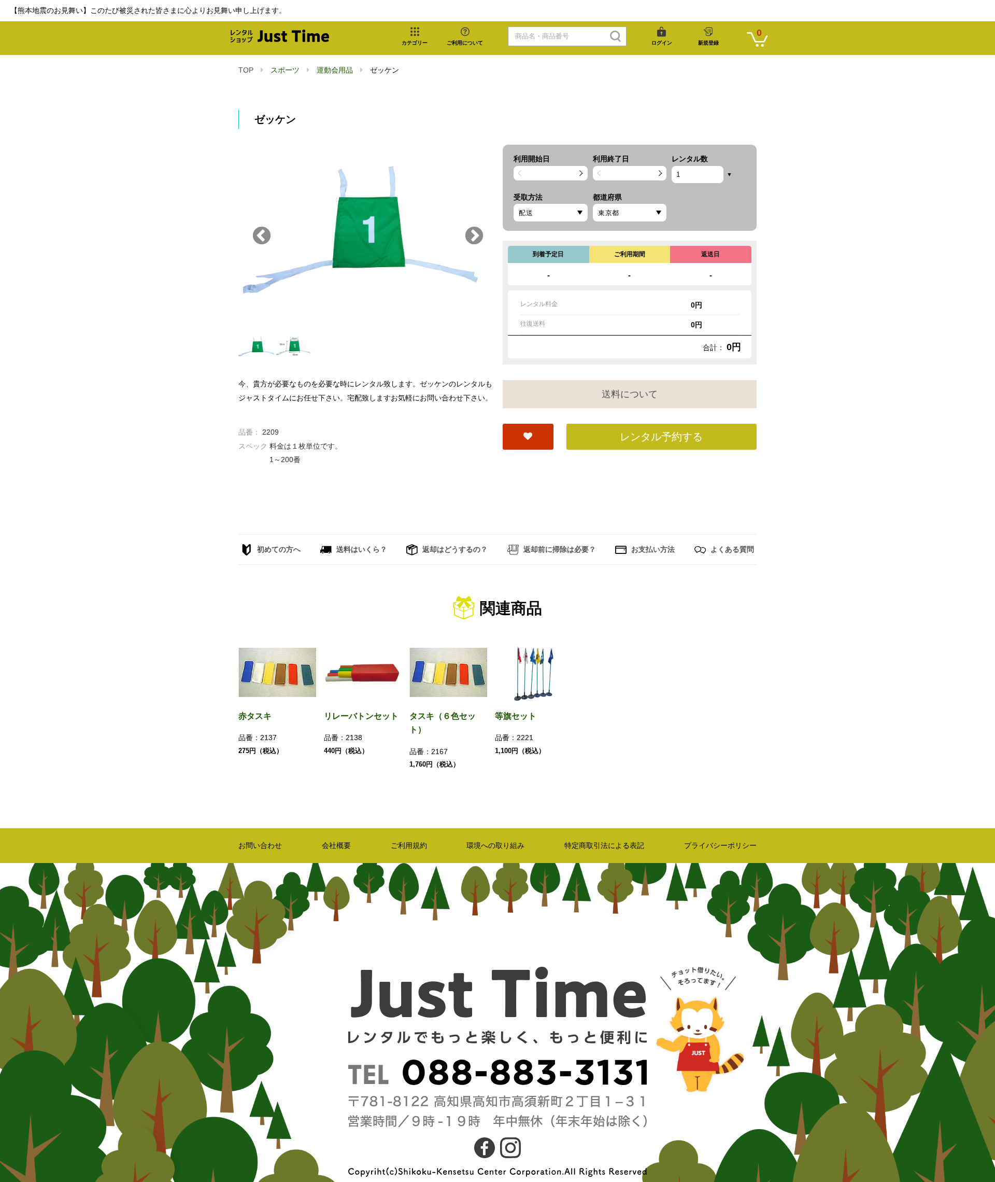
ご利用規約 (409, 845)
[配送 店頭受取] (551, 212)
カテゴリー (415, 43)
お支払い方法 (652, 549)
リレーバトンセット (361, 716)
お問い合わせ (260, 845)
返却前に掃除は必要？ (558, 549)
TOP (245, 70)
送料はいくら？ (360, 549)
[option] (365, 236)
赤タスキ (255, 716)
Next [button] (474, 236)
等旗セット (515, 716)
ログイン (661, 43)
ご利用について (465, 43)
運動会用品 (335, 70)
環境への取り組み (495, 845)
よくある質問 (731, 549)
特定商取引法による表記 (604, 845)
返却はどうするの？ (454, 549)
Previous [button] (261, 236)
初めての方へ (278, 549)
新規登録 (708, 43)
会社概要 (336, 845)
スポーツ (285, 70)
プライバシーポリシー (720, 845)
